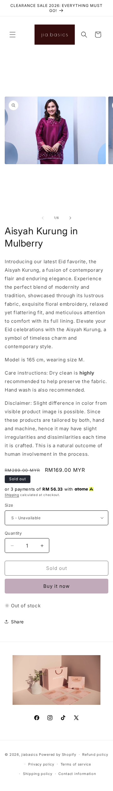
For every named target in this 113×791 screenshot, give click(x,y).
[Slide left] (43, 218)
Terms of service (76, 764)
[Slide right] (70, 218)
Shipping (12, 495)
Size (9, 505)
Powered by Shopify (57, 754)
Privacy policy (41, 764)
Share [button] (17, 621)
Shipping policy (37, 774)
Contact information (77, 774)
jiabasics (29, 754)
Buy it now (56, 586)
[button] (12, 35)
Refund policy (95, 754)
